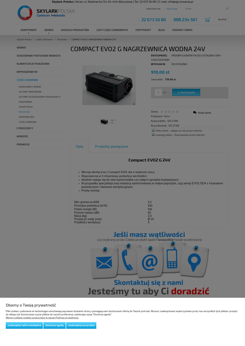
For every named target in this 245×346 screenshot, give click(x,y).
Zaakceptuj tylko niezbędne (24, 325)
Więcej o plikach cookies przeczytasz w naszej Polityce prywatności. (42, 317)
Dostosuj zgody (54, 325)
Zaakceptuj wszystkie (81, 325)
